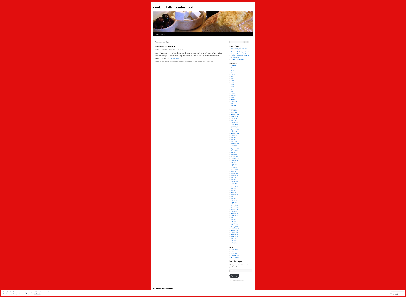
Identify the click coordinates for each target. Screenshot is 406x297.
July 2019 (233, 162)
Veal (232, 103)
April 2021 (234, 152)
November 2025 (235, 114)
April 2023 (234, 141)
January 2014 (234, 183)
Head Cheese (193, 61)
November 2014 (235, 175)
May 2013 (233, 190)
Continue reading (176, 58)
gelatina (175, 61)
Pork (162, 61)
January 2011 (234, 227)
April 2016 (234, 168)
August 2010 (234, 236)
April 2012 (234, 200)
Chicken (233, 71)
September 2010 (235, 234)
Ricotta (233, 90)
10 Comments (209, 61)
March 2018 (234, 164)
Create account (234, 249)
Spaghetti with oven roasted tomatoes (240, 54)
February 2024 (235, 131)
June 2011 (233, 219)
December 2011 (235, 208)
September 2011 (235, 213)
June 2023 (233, 137)
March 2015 (234, 171)
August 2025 (234, 116)
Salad (232, 92)
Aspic (171, 61)
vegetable (233, 105)
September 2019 (235, 160)
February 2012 (235, 204)
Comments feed (235, 255)
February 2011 (235, 225)
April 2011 (234, 223)
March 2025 (234, 120)
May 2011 (233, 221)
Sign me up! (234, 276)
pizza (232, 84)
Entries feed (234, 253)
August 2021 (234, 151)
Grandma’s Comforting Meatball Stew (240, 52)
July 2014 (233, 177)
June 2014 (233, 179)
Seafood (233, 93)
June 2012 (233, 198)
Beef (232, 67)
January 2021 (234, 156)
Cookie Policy (37, 294)
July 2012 (233, 196)
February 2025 (235, 122)
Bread (232, 69)
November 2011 (235, 209)
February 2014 (235, 181)
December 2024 (235, 126)
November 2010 (235, 230)
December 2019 (235, 158)
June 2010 (233, 240)
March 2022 (234, 147)
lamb (232, 80)
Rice (232, 88)
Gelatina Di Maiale (165, 46)
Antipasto (233, 65)
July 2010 (233, 238)
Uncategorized (234, 101)
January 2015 (234, 173)
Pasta (232, 82)
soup (232, 97)
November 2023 (235, 133)
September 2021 (235, 149)
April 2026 (234, 111)
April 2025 (234, 118)
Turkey (233, 99)
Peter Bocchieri (178, 49)
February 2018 (235, 166)
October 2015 (234, 170)
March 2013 (234, 192)
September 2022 (235, 143)
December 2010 (235, 228)
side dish (233, 95)
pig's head (201, 61)
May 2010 (233, 242)
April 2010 (234, 244)
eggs (232, 76)
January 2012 (234, 206)
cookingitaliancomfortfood (173, 7)
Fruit (232, 78)
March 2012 (234, 202)
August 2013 (234, 187)
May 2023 (233, 139)
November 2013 (235, 185)
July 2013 (233, 189)
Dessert (233, 73)
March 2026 (234, 112)
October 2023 (234, 135)
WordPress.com (235, 257)
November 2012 (235, 194)
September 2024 (235, 130)
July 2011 (233, 217)
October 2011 (234, 211)
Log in (232, 251)
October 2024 (234, 128)
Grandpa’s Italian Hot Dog (238, 59)
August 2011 (234, 215)
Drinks (233, 74)
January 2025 (234, 124)
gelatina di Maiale (183, 61)
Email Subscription (236, 261)
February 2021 (235, 154)
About (163, 34)
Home (157, 34)
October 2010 (234, 232)
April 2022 (234, 145)
